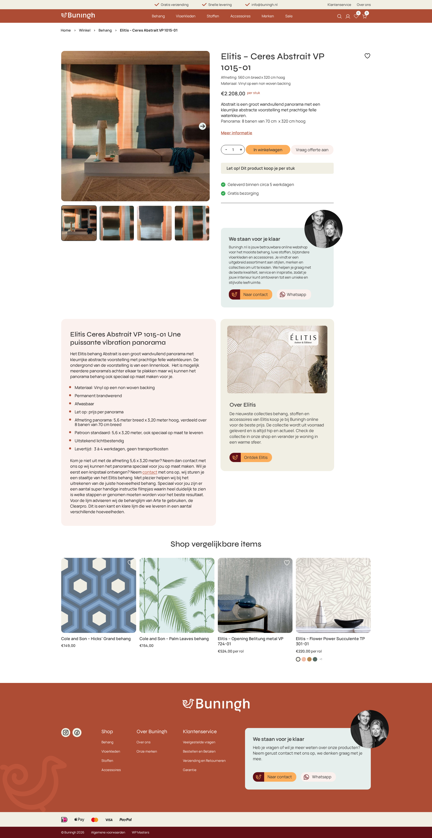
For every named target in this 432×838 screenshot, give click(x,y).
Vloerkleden (186, 16)
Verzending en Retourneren (204, 760)
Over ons (364, 4)
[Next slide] (202, 126)
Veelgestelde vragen (199, 742)
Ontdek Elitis (256, 457)
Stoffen (213, 16)
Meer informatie (236, 132)
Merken (268, 16)
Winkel (84, 30)
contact (149, 472)
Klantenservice (339, 4)
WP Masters (140, 832)
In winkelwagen (268, 149)
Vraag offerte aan (312, 149)
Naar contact (255, 294)
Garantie (189, 769)
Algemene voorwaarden (108, 832)
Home (66, 30)
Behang (158, 16)
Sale (288, 16)
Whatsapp (296, 294)
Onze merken (147, 751)
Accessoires (240, 16)
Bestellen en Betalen (199, 751)
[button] (79, 223)
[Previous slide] (68, 126)
